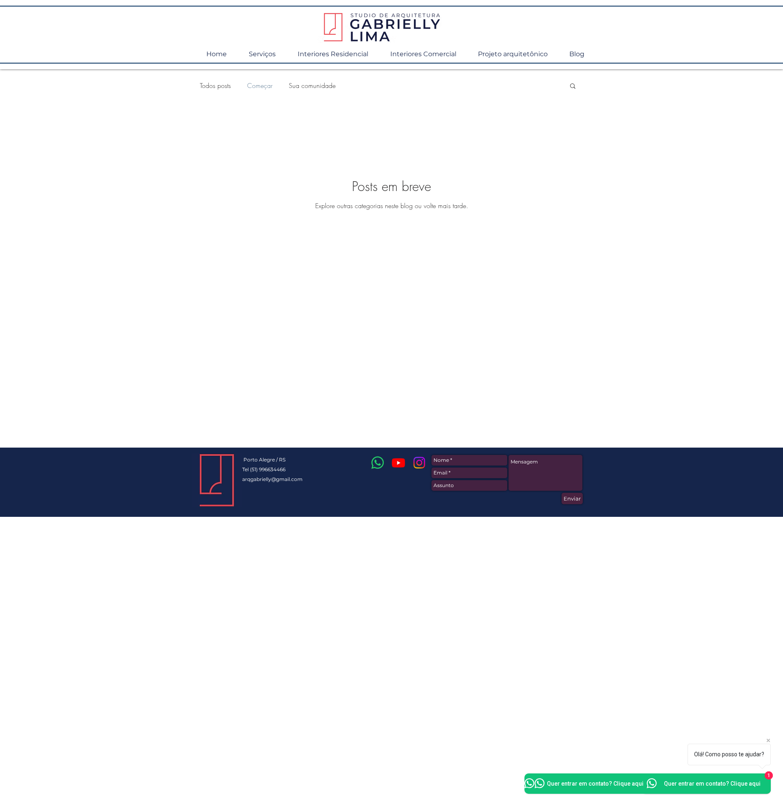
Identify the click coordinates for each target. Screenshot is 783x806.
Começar (259, 85)
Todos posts (215, 85)
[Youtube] (398, 462)
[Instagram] (419, 462)
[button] (573, 86)
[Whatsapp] (377, 462)
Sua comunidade (312, 85)
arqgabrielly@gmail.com (272, 479)
